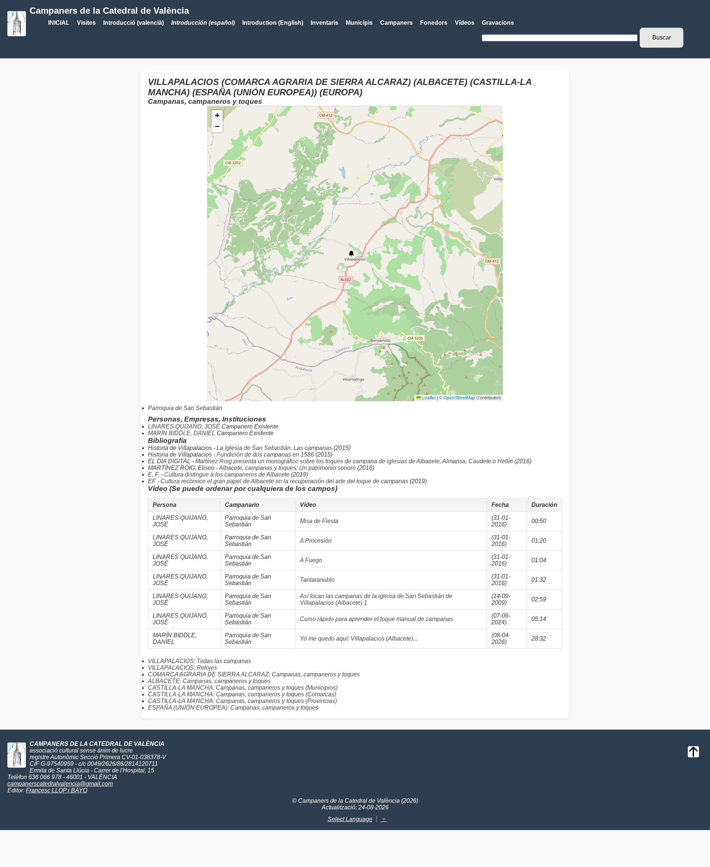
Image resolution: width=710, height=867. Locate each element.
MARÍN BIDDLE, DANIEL (182, 433)
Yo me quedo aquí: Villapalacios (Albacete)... (358, 638)
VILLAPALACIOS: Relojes (182, 668)
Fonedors (433, 23)
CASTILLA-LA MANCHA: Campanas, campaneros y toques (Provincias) (242, 701)
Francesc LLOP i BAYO (56, 790)
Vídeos (464, 23)
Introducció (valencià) (133, 23)
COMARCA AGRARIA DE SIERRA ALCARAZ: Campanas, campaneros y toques (254, 674)
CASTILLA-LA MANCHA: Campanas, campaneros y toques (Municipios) (243, 688)
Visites (86, 23)
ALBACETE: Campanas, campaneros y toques (209, 681)
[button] (351, 253)
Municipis (359, 23)
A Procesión (316, 540)
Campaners (396, 23)
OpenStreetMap (459, 397)
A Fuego (311, 560)
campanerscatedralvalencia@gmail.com (60, 784)
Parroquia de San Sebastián (185, 408)
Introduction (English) (272, 23)
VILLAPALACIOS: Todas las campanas (199, 661)
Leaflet (428, 397)
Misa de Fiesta (319, 521)
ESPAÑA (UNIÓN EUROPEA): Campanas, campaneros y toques (233, 707)
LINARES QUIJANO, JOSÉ (185, 426)
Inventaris (324, 23)
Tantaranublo (317, 580)
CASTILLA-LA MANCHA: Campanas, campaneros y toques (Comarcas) (242, 694)
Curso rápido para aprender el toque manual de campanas (376, 619)
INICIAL (59, 23)
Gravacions (498, 23)
